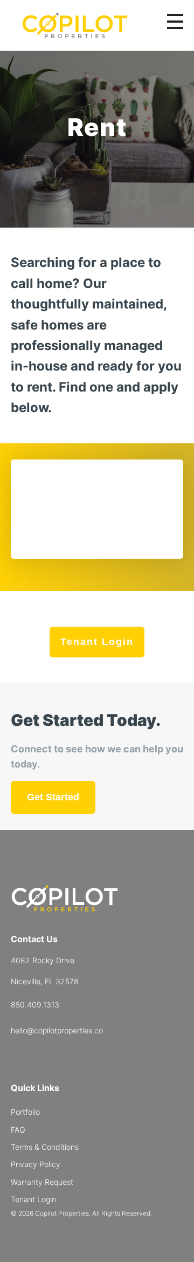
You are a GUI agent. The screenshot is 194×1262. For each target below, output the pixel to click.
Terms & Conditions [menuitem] (45, 1146)
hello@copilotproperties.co (57, 1030)
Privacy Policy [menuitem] (35, 1164)
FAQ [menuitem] (18, 1129)
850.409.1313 (35, 1004)
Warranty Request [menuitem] (42, 1181)
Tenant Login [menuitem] (33, 1199)
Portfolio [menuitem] (25, 1111)
